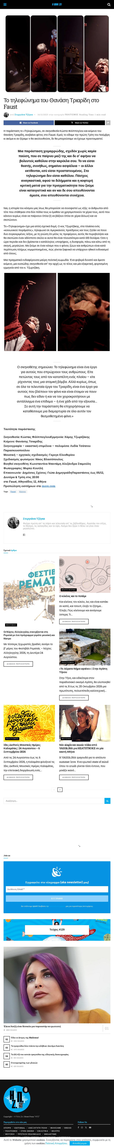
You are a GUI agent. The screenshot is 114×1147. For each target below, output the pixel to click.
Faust (13, 491)
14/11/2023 (43, 114)
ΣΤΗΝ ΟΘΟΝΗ (27, 1131)
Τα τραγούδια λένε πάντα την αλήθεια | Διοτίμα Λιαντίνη (37, 1045)
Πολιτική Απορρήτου (56, 1143)
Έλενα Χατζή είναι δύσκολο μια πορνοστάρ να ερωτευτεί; (32, 1026)
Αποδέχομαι (80, 1143)
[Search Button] (108, 4)
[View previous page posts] (54, 789)
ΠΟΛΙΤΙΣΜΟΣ (71, 114)
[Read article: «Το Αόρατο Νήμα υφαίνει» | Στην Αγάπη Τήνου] (84, 647)
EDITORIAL (19, 1128)
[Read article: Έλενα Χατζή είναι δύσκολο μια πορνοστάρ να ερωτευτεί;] (57, 985)
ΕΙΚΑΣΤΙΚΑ (42, 1131)
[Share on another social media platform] (108, 122)
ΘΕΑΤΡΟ (56, 1131)
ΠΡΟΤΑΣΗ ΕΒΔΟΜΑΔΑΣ (29, 1134)
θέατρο (22, 491)
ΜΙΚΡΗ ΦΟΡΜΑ (69, 590)
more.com (48, 486)
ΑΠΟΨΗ (7, 1128)
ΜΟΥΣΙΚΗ (66, 739)
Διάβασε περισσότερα (20, 664)
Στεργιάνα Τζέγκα (24, 114)
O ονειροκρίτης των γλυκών (24, 1062)
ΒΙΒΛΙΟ (67, 1128)
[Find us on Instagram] (82, 1127)
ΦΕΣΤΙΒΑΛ (11, 625)
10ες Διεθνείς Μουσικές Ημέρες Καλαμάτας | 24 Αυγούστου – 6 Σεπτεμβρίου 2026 (22, 748)
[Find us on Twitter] (86, 1127)
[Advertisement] (56, 503)
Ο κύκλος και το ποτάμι (72, 596)
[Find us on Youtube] (90, 1127)
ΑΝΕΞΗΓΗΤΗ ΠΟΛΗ (37, 1128)
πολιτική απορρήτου (57, 906)
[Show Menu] (5, 4)
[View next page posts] (59, 789)
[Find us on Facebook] (78, 1127)
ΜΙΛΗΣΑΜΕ (55, 1128)
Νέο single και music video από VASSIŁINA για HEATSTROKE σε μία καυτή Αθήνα (81, 748)
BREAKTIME (50, 1134)
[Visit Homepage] (57, 4)
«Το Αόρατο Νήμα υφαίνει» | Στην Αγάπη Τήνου (83, 670)
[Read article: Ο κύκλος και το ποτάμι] (84, 574)
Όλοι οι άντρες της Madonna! (24, 1037)
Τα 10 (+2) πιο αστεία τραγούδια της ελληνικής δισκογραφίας (40, 1054)
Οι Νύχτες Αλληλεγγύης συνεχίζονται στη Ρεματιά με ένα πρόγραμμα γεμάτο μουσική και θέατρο (29, 635)
